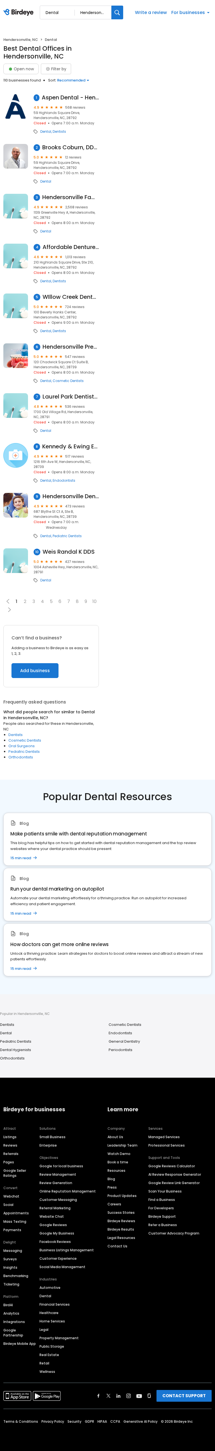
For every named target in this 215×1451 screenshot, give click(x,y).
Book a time (118, 1162)
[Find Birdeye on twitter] (108, 1396)
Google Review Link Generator (174, 1182)
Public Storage (51, 1346)
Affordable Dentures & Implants (71, 247)
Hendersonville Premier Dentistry (71, 346)
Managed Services (164, 1137)
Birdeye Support (162, 1216)
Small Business (52, 1137)
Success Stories (121, 1212)
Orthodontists (20, 757)
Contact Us (117, 1246)
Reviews (10, 1145)
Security (74, 1421)
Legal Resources (121, 1237)
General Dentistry (124, 1041)
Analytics (11, 1313)
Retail (44, 1363)
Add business (35, 671)
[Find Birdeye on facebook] (98, 1396)
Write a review (151, 12)
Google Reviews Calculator (171, 1166)
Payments (12, 1230)
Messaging (12, 1250)
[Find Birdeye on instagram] (128, 1396)
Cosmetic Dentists (68, 381)
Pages (8, 1162)
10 (94, 601)
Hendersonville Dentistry (71, 496)
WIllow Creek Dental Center (71, 297)
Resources (116, 1170)
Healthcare (49, 1312)
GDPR (89, 1421)
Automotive (49, 1287)
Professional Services (166, 1145)
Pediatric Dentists (67, 536)
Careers (114, 1204)
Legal (43, 1329)
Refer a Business (162, 1224)
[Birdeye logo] (19, 13)
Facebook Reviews (55, 1241)
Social (8, 1204)
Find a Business (161, 1199)
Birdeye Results (121, 1229)
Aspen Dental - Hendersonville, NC (70, 97)
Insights (10, 1267)
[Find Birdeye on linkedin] (118, 1396)
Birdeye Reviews (121, 1221)
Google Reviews (53, 1224)
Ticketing (11, 1284)
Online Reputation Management (67, 1191)
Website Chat (51, 1216)
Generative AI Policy (140, 1421)
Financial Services (54, 1304)
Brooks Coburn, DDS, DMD (70, 147)
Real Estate (49, 1354)
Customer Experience (58, 1258)
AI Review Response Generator (174, 1174)
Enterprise (48, 1145)
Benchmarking (15, 1275)
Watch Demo (119, 1153)
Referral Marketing (55, 1208)
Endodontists (64, 480)
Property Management (59, 1338)
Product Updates (122, 1195)
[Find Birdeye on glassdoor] (149, 1396)
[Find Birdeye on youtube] (139, 1396)
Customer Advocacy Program (173, 1233)
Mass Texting (14, 1221)
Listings (10, 1137)
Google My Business (56, 1233)
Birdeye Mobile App (19, 1343)
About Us (115, 1137)
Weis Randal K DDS (69, 551)
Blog (111, 1179)
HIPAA (102, 1421)
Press (112, 1187)
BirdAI (8, 1305)
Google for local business (61, 1166)
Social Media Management (62, 1266)
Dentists (59, 131)
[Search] (117, 12)
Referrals (10, 1153)
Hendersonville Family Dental (70, 197)
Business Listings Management (66, 1250)
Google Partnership (13, 1333)
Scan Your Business (165, 1191)
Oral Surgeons (21, 746)
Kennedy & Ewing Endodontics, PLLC (70, 446)
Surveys (10, 1259)
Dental (45, 131)
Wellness (47, 1371)
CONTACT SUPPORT (184, 1396)
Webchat (11, 1196)
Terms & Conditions (20, 1421)
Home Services (52, 1321)
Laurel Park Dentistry (71, 396)
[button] (9, 610)
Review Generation (55, 1182)
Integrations (14, 1321)
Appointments (16, 1213)
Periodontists (120, 1049)
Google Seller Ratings (14, 1173)
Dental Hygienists (15, 1049)
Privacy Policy (52, 1421)
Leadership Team (122, 1145)
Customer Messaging (58, 1199)
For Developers (161, 1208)
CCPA (115, 1421)
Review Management (57, 1174)
